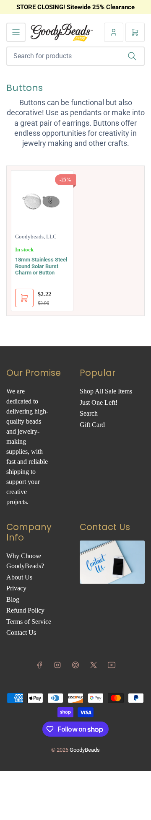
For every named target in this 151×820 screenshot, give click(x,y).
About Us (19, 577)
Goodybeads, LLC (36, 236)
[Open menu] (16, 32)
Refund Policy (25, 610)
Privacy (16, 588)
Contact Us (21, 632)
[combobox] (75, 56)
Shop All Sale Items (106, 391)
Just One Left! (98, 402)
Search (89, 413)
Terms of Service (28, 621)
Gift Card (92, 424)
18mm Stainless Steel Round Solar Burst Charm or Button (41, 266)
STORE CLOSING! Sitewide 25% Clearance (75, 7)
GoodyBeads (85, 750)
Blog (12, 599)
